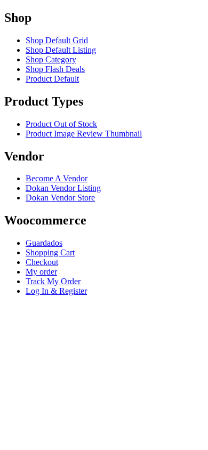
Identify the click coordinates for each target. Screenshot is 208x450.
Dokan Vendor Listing (63, 187)
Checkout (42, 262)
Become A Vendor (56, 178)
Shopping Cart (50, 252)
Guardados (44, 242)
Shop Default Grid (57, 40)
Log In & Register (56, 290)
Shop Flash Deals (55, 69)
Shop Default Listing (61, 49)
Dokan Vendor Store (60, 197)
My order (41, 271)
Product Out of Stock (61, 123)
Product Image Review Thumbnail (84, 133)
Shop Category (51, 59)
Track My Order (53, 281)
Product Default (52, 78)
